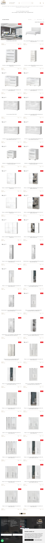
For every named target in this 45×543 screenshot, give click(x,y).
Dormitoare (16, 12)
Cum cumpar (12, 520)
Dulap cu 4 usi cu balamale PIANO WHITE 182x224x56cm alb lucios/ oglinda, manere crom (33, 408)
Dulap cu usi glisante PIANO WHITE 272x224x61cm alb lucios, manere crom (11, 237)
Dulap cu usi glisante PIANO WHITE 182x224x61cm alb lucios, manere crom (11, 188)
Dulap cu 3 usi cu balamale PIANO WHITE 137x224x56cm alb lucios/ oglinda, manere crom (11, 384)
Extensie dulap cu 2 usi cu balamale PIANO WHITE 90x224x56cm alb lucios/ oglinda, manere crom (33, 335)
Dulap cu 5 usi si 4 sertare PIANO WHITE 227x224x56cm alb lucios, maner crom (33, 506)
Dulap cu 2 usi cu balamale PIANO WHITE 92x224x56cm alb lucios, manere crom (11, 286)
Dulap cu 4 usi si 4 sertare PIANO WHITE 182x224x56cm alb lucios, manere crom (33, 433)
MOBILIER (2, 522)
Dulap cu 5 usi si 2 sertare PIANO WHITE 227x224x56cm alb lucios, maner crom (11, 506)
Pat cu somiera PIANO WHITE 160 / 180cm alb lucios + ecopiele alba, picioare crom (33, 41)
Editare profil (22, 524)
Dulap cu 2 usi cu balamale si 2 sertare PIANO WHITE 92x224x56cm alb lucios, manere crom (33, 310)
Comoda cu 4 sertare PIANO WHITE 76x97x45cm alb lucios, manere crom (11, 65)
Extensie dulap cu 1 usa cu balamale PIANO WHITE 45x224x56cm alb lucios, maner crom (33, 261)
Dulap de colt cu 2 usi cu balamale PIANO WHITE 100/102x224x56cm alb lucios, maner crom (11, 359)
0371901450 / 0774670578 (12, 3)
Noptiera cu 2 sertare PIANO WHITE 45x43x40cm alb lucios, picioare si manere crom (11, 163)
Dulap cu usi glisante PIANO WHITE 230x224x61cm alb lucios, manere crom (11, 212)
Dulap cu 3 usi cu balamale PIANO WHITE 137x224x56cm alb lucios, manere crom (33, 359)
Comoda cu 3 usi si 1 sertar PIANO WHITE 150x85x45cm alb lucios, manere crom (33, 114)
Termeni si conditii (13, 521)
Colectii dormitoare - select (22, 12)
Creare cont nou (22, 520)
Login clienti (22, 521)
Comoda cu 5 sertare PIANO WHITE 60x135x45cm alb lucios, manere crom (33, 65)
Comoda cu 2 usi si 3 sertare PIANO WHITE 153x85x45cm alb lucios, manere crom (33, 90)
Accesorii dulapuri (4, 523)
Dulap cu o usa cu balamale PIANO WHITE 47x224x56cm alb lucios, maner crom (11, 261)
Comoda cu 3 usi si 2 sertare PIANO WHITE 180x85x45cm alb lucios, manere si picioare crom (33, 139)
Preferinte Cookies (23, 525)
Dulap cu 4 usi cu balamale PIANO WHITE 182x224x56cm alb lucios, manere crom (11, 408)
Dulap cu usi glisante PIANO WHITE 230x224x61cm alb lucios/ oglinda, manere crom (33, 212)
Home (13, 12)
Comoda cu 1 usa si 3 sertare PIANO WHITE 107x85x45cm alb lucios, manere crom (11, 90)
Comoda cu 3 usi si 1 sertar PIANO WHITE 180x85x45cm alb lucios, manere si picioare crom (11, 139)
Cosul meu (21, 523)
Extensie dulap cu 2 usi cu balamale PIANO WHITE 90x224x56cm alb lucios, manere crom (11, 310)
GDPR (11, 524)
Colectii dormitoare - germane (5, 521)
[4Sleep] (3, 4)
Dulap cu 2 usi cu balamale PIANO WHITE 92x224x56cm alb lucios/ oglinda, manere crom (33, 286)
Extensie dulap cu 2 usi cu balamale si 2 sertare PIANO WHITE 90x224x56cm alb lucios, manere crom (11, 335)
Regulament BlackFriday (14, 525)
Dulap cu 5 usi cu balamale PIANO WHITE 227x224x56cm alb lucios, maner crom (11, 482)
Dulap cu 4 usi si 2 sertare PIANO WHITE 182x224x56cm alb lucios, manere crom (11, 433)
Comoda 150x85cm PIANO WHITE (11, 114)
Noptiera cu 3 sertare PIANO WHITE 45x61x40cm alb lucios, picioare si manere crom (33, 163)
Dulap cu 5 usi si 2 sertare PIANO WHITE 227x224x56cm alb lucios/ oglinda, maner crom (33, 482)
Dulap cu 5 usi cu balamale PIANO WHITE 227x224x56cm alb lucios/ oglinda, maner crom (33, 457)
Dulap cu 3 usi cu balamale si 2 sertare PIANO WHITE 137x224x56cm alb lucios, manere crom (33, 384)
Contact (12, 526)
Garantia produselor (14, 523)
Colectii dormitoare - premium (5, 520)
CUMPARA (20, 44)
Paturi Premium (3, 524)
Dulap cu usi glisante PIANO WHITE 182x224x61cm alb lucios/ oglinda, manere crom (33, 188)
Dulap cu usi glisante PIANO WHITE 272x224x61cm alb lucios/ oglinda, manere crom (33, 237)
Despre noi (2, 525)
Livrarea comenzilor (14, 522)
